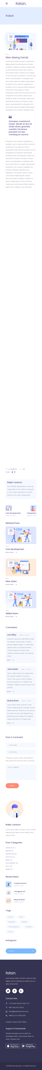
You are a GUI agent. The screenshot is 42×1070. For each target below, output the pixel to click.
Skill (7, 54)
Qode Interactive (17, 1066)
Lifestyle (9, 857)
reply (9, 660)
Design (8, 851)
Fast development (15, 549)
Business (12, 922)
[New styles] (21, 575)
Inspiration (10, 854)
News (8, 860)
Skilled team (12, 613)
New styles (11, 581)
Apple (11, 917)
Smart (8, 869)
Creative (9, 848)
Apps (21, 917)
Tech (10, 932)
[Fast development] (21, 543)
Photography (11, 863)
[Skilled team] (21, 608)
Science (29, 927)
